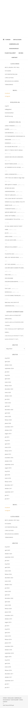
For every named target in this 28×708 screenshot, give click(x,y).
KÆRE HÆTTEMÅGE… (10, 215)
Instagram (7, 96)
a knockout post (9, 335)
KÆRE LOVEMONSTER (11, 174)
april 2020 (7, 413)
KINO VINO (8, 274)
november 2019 (9, 426)
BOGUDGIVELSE (14, 48)
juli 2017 (7, 495)
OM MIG (21, 53)
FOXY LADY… (8, 288)
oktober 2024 (8, 365)
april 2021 (7, 406)
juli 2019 (7, 437)
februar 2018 (8, 481)
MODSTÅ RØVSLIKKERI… (11, 164)
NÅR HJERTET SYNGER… (11, 184)
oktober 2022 (8, 396)
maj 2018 (7, 471)
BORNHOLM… (8, 292)
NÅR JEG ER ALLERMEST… (11, 247)
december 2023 (9, 389)
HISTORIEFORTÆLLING (11, 74)
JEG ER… (7, 233)
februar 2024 (8, 385)
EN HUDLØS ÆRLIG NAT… (11, 146)
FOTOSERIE (8, 71)
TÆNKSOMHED (9, 84)
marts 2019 (8, 447)
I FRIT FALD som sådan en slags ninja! (14, 177)
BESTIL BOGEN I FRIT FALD (12, 67)
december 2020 (9, 409)
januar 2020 (8, 423)
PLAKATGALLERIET (10, 53)
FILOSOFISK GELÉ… (10, 254)
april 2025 (7, 361)
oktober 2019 (8, 430)
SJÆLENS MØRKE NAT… (11, 212)
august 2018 (8, 468)
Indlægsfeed (8, 109)
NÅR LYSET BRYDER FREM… (12, 257)
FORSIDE (7, 39)
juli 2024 (7, 372)
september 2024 (9, 368)
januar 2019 (8, 454)
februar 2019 (8, 450)
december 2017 (9, 485)
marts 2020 (8, 416)
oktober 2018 (8, 461)
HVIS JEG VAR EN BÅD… (11, 240)
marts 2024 (8, 382)
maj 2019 (7, 440)
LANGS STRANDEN (10, 125)
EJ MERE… (7, 129)
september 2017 (9, 492)
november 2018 (9, 457)
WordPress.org (9, 116)
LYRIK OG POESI (9, 77)
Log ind (7, 106)
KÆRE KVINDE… (9, 236)
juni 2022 (7, 399)
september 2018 (9, 464)
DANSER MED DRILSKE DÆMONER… (14, 157)
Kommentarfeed (9, 113)
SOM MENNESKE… (9, 132)
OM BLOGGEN (17, 39)
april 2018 (7, 474)
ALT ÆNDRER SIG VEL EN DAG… (13, 167)
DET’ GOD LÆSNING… (10, 264)
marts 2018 (8, 478)
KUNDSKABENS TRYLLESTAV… (13, 219)
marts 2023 (8, 392)
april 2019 (7, 444)
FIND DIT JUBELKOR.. (10, 195)
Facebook (7, 93)
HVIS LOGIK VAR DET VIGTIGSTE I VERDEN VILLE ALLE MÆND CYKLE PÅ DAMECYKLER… (15, 202)
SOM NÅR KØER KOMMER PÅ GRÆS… (14, 268)
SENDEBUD (8, 143)
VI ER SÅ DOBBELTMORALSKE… (13, 295)
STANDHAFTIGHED (10, 208)
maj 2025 (7, 358)
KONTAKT (15, 57)
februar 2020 (8, 420)
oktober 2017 (8, 488)
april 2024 (7, 378)
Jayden (6, 339)
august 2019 (8, 433)
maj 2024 (7, 375)
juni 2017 (7, 498)
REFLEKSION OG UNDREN (12, 81)
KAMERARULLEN (14, 44)
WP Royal (11, 705)
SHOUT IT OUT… (19, 335)
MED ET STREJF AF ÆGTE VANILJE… (14, 150)
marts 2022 (8, 402)
